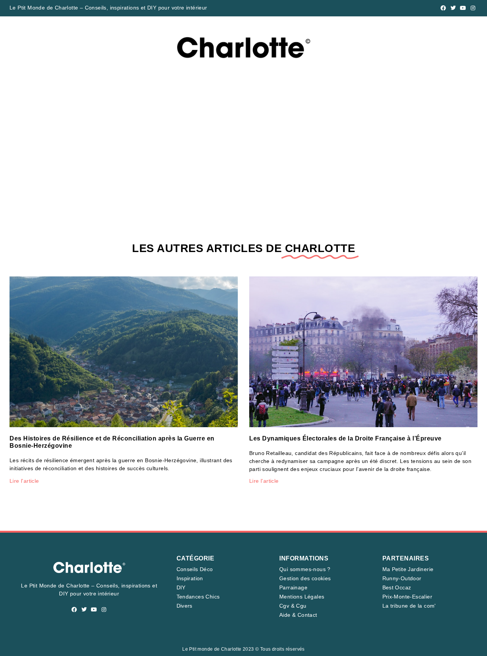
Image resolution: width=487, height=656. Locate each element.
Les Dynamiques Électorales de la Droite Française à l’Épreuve (345, 438)
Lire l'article (24, 481)
